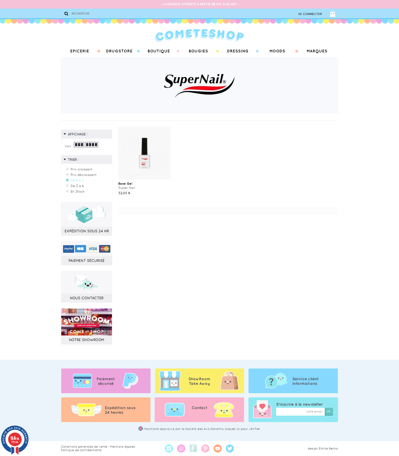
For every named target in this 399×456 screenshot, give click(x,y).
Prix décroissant (84, 175)
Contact (199, 407)
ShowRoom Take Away (199, 381)
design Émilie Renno (323, 448)
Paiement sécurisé (106, 381)
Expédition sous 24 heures (120, 410)
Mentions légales (122, 446)
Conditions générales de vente (84, 446)
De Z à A (77, 186)
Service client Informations (305, 381)
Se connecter (310, 14)
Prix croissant (82, 169)
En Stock (78, 191)
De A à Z (77, 180)
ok (328, 411)
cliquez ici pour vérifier (242, 429)
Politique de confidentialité (81, 450)
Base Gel (125, 183)
